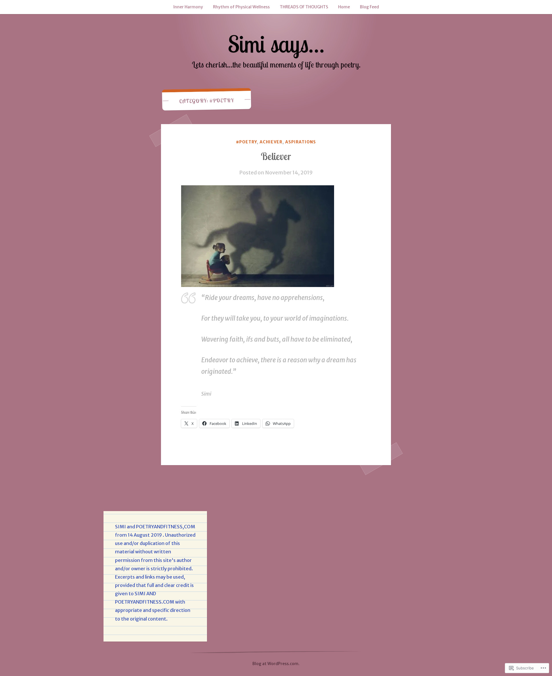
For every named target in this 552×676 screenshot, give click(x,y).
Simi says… (276, 44)
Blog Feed (369, 6)
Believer (276, 156)
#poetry (246, 142)
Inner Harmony (188, 6)
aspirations (300, 142)
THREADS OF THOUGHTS (304, 6)
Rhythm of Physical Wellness (241, 6)
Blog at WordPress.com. (276, 663)
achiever (271, 142)
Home (344, 6)
